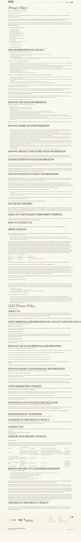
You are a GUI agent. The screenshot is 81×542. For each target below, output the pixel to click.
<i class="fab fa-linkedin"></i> (72, 2)
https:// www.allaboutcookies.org (19, 302)
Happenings (45, 2)
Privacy (68, 529)
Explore (38, 2)
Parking (58, 2)
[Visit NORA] (11, 2)
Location (52, 2)
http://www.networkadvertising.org (45, 90)
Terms (72, 529)
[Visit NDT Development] (13, 520)
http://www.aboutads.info (58, 90)
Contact (60, 519)
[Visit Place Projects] (20, 520)
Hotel (50, 520)
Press (63, 2)
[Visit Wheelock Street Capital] (28, 520)
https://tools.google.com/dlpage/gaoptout (24, 93)
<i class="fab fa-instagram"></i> (70, 2)
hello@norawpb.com (27, 209)
